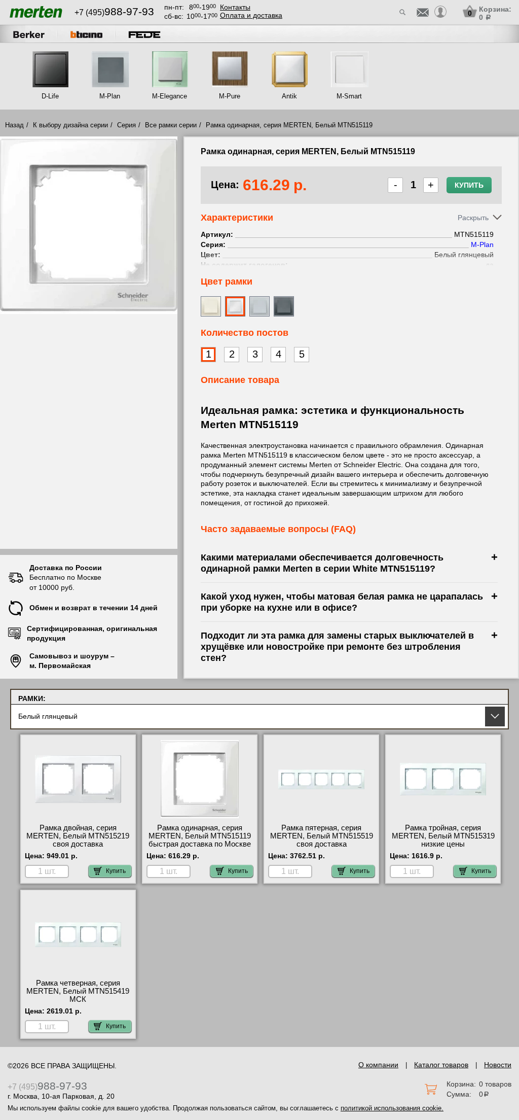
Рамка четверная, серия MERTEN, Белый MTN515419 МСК (77, 991)
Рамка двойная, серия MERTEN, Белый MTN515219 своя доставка (77, 836)
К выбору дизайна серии (70, 125)
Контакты (235, 7)
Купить (469, 185)
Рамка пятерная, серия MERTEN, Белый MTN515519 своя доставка (321, 836)
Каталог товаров (441, 1065)
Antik (289, 96)
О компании (378, 1065)
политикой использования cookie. (392, 1108)
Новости (497, 1065)
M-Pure (229, 96)
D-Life (50, 96)
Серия (126, 125)
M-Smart (349, 96)
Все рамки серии (171, 125)
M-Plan (109, 96)
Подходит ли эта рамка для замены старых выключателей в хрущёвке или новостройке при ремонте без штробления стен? (337, 646)
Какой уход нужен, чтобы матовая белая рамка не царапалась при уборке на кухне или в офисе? (342, 602)
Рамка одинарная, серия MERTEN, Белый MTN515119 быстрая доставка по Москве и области (200, 840)
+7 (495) (114, 12)
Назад (14, 125)
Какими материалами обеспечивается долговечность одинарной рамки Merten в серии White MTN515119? (322, 563)
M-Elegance (169, 96)
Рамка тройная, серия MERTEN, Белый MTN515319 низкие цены (443, 836)
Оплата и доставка (251, 15)
